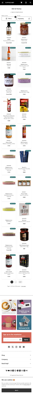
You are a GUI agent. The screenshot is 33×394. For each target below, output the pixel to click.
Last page (23, 286)
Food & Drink (17, 12)
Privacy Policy (26, 384)
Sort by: (18, 15)
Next (20, 282)
